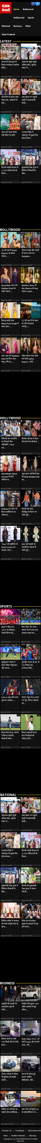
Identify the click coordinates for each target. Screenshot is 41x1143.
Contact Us (7, 1131)
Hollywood (19, 18)
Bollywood (28, 9)
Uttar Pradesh (8, 34)
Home (16, 9)
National (6, 26)
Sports (31, 18)
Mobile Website (18, 1136)
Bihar (28, 26)
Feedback (20, 1131)
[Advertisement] (20, 204)
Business (17, 26)
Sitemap (32, 1136)
